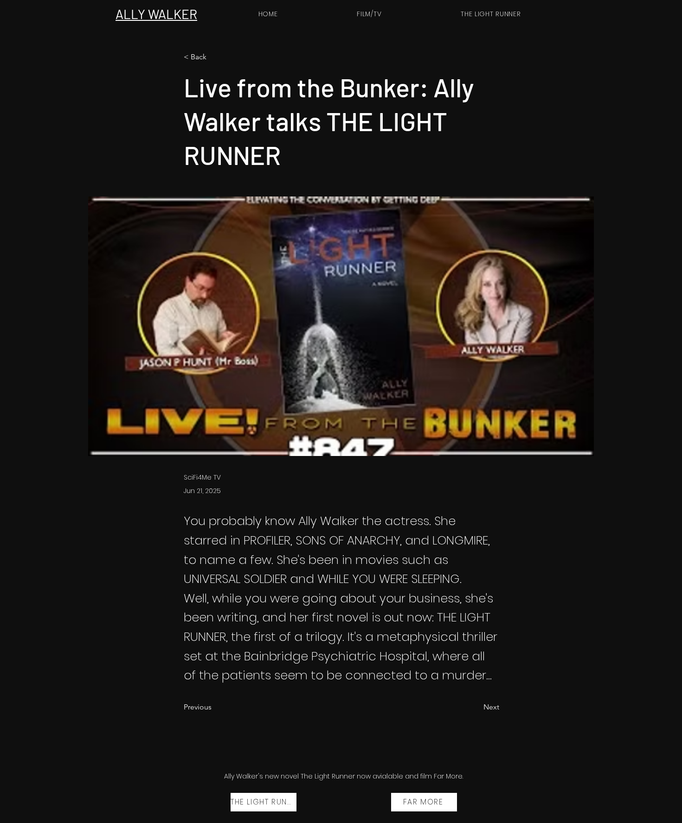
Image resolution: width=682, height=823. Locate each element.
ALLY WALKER (156, 14)
